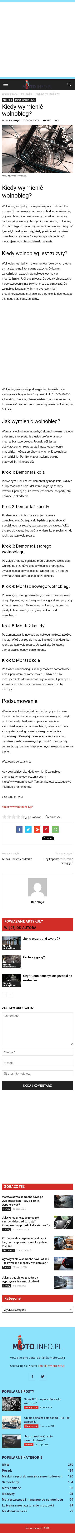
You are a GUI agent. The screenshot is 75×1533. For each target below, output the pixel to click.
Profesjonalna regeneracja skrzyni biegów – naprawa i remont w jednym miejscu (25, 1242)
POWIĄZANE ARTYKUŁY (23, 921)
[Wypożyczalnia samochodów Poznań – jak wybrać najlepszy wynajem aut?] (63, 1263)
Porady (6, 1209)
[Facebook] (32, 1377)
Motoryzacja (31, 1407)
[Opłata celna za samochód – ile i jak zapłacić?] (11, 1422)
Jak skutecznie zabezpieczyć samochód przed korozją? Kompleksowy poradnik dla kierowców (26, 1221)
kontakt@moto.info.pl (51, 1366)
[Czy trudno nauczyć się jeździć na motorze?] (11, 980)
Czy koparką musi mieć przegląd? (58, 861)
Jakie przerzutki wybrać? (41, 939)
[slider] (13, 816)
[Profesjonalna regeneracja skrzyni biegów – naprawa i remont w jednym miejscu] (63, 1243)
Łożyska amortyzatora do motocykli (28, 1505)
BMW (5, 1465)
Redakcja (14, 120)
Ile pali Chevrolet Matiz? (17, 859)
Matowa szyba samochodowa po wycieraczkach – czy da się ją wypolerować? (22, 1200)
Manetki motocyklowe (25, 99)
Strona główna (10, 93)
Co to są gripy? (34, 957)
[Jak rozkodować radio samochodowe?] (11, 1441)
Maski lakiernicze (15, 1511)
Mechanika (8, 1250)
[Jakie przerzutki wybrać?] (11, 943)
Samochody (10, 1482)
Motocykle (7, 99)
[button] (69, 84)
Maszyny (8, 1494)
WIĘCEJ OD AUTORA (20, 927)
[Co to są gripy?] (11, 961)
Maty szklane (11, 1488)
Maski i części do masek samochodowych (32, 1476)
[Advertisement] (37, 39)
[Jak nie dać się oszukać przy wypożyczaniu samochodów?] (63, 1282)
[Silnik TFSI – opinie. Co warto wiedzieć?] (11, 1404)
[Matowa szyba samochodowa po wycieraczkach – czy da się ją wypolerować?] (63, 1201)
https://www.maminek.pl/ (17, 806)
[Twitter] (43, 1377)
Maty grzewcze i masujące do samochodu (32, 1499)
